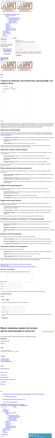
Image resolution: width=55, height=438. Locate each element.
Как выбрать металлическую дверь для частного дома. (14, 399)
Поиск (15, 38)
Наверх (6, 434)
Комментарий (4, 281)
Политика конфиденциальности (8, 379)
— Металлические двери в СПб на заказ (13, 404)
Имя (2, 283)
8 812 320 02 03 (7, 50)
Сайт (2, 288)
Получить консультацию (48, 331)
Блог (2, 77)
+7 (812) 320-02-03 (5, 358)
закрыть (2, 296)
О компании (3, 381)
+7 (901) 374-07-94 (7, 51)
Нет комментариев (12, 396)
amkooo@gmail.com (5, 368)
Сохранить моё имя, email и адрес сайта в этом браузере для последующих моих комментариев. (24, 291)
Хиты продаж (4, 374)
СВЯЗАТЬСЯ (4, 39)
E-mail (2, 286)
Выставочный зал (5, 377)
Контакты (3, 384)
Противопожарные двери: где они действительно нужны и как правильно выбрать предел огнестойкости (23, 393)
